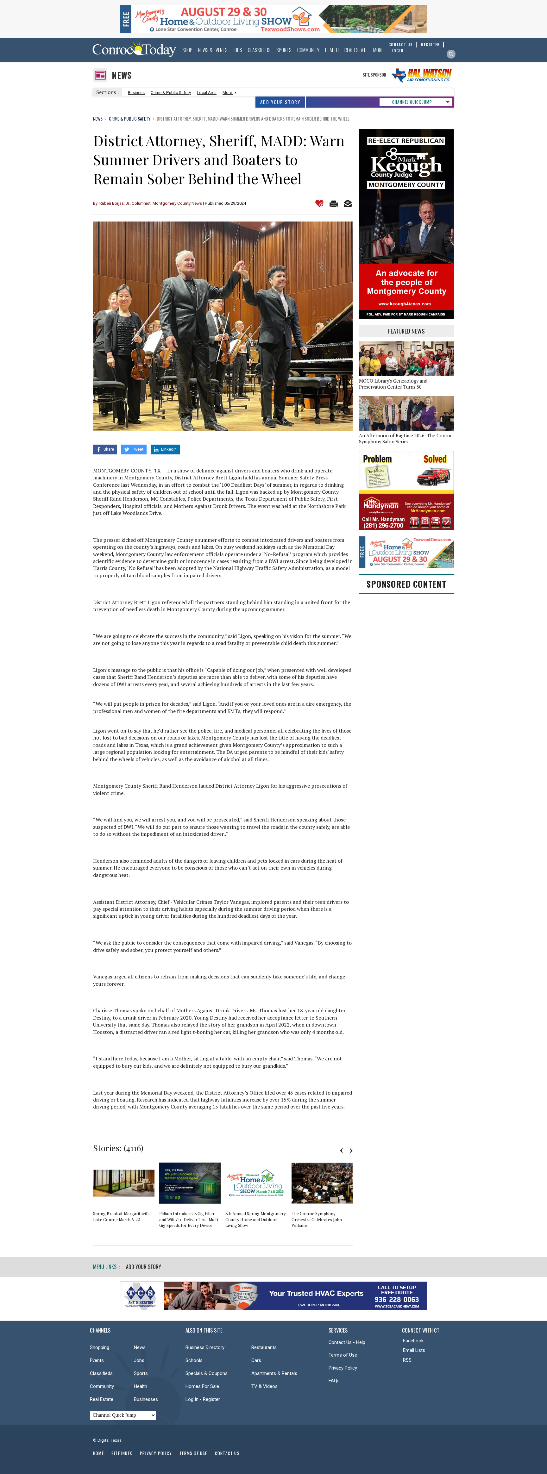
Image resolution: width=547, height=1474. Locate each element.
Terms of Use (343, 1355)
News (122, 75)
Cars (256, 1360)
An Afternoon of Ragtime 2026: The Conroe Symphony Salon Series (406, 439)
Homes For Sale (202, 1386)
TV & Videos (264, 1386)
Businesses (146, 1399)
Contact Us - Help (347, 1342)
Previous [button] (341, 1150)
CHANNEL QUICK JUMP (412, 102)
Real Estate (356, 50)
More (378, 50)
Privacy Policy (343, 1368)
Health (332, 50)
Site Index (121, 1453)
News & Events (213, 50)
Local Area (207, 92)
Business (136, 92)
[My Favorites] (319, 203)
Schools (194, 1360)
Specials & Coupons (206, 1373)
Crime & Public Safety (171, 92)
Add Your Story (280, 102)
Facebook (413, 1341)
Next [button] (351, 1150)
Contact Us (227, 1453)
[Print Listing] (333, 203)
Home (98, 1453)
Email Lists (414, 1350)
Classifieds (259, 50)
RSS (407, 1360)
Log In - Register (202, 1399)
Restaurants (264, 1347)
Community (308, 50)
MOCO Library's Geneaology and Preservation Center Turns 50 (393, 384)
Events (97, 1360)
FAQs (334, 1380)
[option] (126, 1193)
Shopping (99, 1347)
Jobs (237, 50)
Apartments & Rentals (274, 1373)
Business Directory (204, 1347)
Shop (187, 50)
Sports (284, 50)
